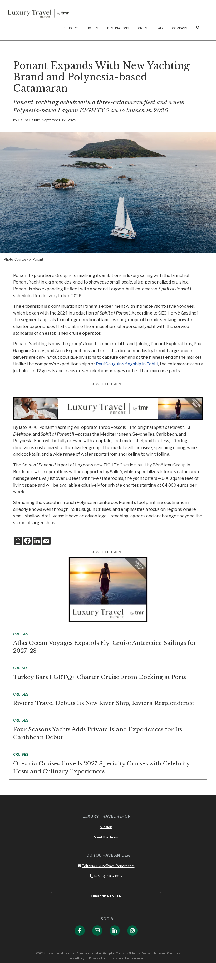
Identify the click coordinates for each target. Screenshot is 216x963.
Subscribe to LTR (106, 896)
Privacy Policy (97, 958)
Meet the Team (106, 837)
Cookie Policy (76, 958)
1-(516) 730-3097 (108, 876)
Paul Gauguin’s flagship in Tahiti (127, 364)
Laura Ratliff (29, 120)
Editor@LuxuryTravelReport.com (108, 866)
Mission (106, 827)
